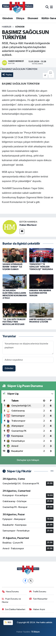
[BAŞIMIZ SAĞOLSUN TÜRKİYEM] (28, 69)
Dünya (20, 18)
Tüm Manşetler (40, 599)
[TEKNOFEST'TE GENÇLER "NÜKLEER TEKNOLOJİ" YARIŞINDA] (41, 255)
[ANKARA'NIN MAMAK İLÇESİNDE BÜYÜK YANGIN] (41, 281)
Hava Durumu (12, 591)
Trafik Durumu (39, 591)
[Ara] (47, 7)
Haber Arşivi (39, 609)
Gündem (7, 18)
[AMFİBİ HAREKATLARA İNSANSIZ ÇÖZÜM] (41, 310)
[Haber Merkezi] (10, 227)
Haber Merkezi (27, 225)
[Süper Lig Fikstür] (52, 471)
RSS (9, 622)
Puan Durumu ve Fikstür (11, 600)
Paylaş (9, 75)
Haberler (6, 27)
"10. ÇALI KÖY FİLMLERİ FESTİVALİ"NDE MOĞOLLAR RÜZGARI (14, 322)
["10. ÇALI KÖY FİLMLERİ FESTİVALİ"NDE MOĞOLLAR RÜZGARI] (15, 310)
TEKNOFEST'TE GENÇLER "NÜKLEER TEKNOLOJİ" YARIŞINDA (41, 266)
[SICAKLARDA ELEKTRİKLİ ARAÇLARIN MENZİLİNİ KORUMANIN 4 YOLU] (15, 281)
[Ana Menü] (51, 7)
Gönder (9, 368)
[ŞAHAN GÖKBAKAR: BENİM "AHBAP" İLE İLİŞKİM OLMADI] (15, 255)
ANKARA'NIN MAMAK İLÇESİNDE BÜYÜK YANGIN (40, 293)
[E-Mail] (21, 231)
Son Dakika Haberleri (15, 609)
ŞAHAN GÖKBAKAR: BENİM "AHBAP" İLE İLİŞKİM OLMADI (13, 266)
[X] (30, 580)
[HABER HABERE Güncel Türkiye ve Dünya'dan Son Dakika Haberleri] (17, 7)
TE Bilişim (35, 632)
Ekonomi (33, 18)
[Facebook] (25, 580)
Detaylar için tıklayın (28, 460)
